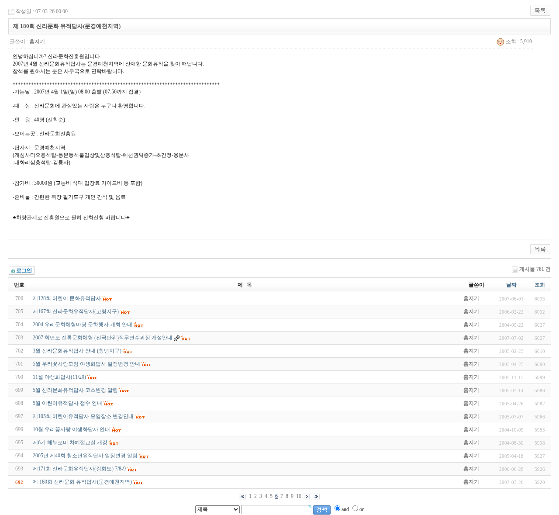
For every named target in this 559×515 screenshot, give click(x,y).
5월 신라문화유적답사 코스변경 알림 (75, 390)
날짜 (511, 285)
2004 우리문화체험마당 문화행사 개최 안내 (82, 324)
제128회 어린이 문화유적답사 (67, 298)
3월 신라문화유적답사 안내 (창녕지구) (77, 351)
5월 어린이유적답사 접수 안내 (67, 403)
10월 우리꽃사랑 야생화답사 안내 (71, 429)
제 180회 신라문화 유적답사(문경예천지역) (82, 482)
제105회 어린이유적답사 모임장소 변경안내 (83, 416)
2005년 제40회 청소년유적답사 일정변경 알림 (85, 456)
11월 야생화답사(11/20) (59, 377)
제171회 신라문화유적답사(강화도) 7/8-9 (79, 469)
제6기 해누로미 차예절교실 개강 (70, 442)
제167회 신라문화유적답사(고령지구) (76, 311)
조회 (540, 285)
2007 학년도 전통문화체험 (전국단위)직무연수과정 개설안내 (103, 338)
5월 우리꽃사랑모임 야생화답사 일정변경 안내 (86, 364)
